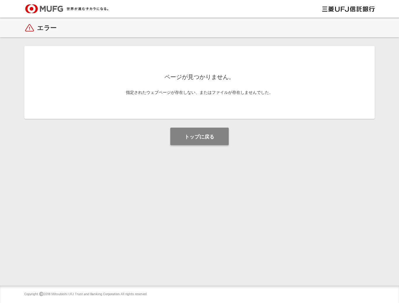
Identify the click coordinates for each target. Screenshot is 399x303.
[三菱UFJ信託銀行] (348, 9)
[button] (199, 136)
